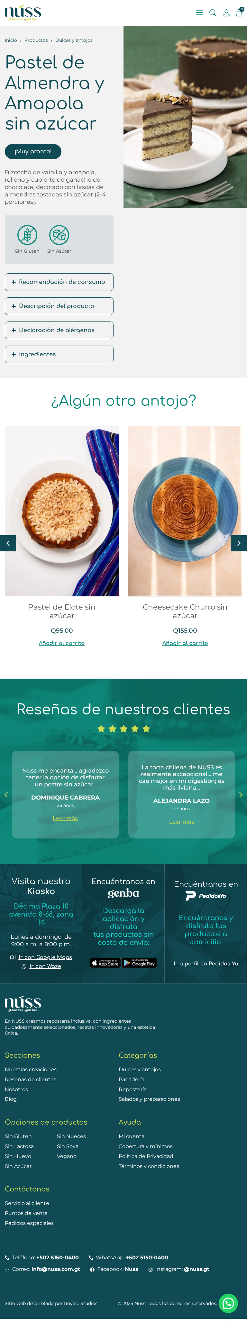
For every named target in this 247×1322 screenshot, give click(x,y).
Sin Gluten (27, 251)
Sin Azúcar (59, 251)
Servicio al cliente (27, 1203)
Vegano (67, 1156)
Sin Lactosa (19, 1146)
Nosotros (16, 1089)
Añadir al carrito (62, 643)
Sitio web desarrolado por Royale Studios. (51, 1303)
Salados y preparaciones (149, 1099)
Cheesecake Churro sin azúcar (185, 611)
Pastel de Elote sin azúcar (62, 611)
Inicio (11, 40)
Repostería (133, 1089)
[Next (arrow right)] (235, 661)
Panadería (131, 1079)
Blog (11, 1099)
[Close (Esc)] (197, 7)
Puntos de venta (26, 1213)
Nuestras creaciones (31, 1069)
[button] (239, 543)
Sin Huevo (18, 1156)
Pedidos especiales (29, 1223)
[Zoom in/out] (226, 7)
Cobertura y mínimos (146, 1146)
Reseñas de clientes (30, 1079)
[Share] (212, 7)
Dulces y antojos (74, 40)
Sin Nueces (71, 1136)
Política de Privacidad (146, 1156)
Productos (36, 40)
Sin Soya (67, 1146)
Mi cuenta (131, 1136)
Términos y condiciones (149, 1166)
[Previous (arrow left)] (11, 661)
